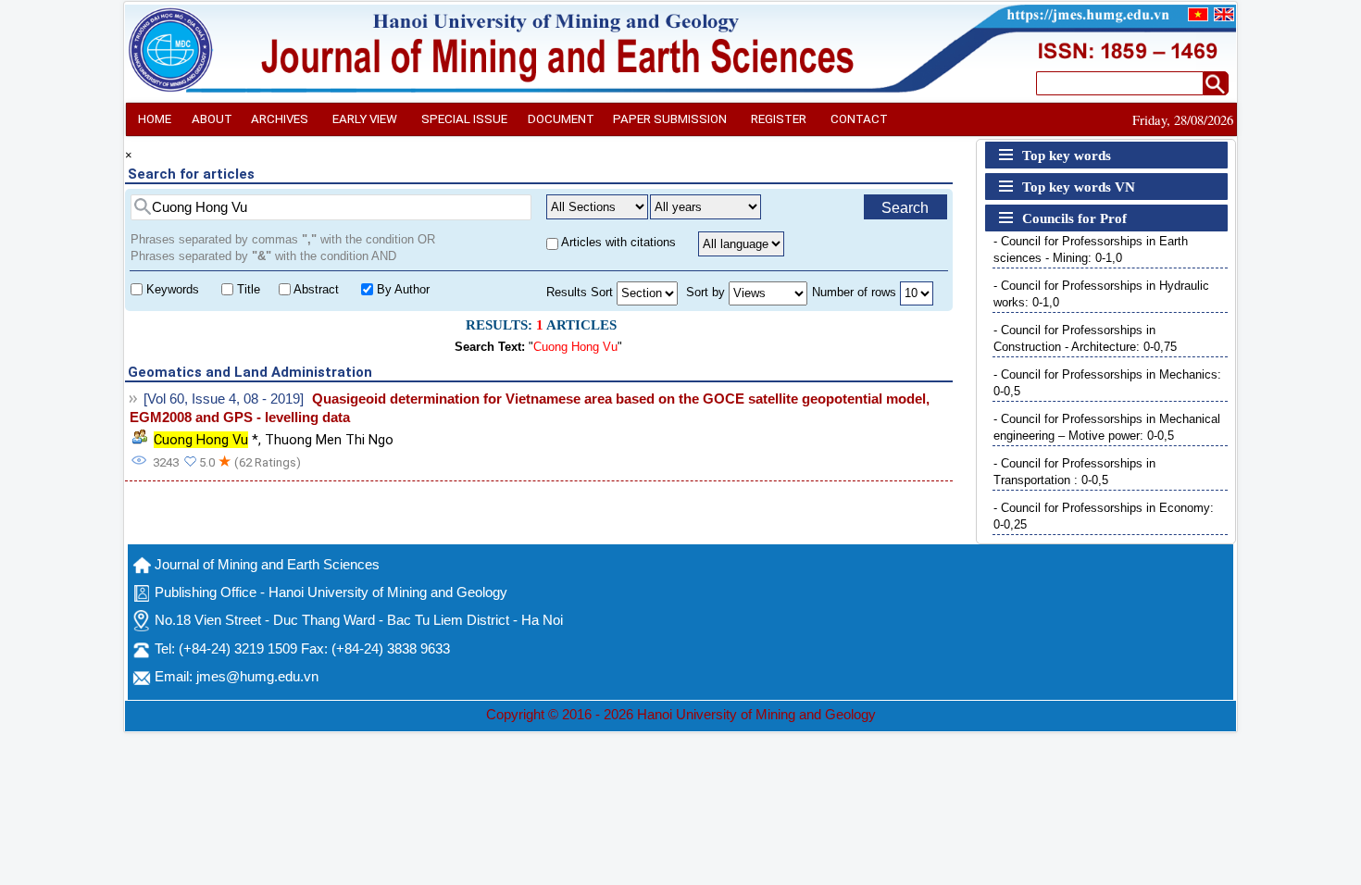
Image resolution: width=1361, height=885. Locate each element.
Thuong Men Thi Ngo (329, 439)
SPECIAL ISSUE (464, 119)
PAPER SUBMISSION (670, 119)
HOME (154, 119)
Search (905, 208)
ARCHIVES (279, 119)
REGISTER (778, 119)
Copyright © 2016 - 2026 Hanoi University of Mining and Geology (681, 714)
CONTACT (859, 119)
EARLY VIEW (364, 119)
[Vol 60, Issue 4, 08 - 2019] (224, 399)
